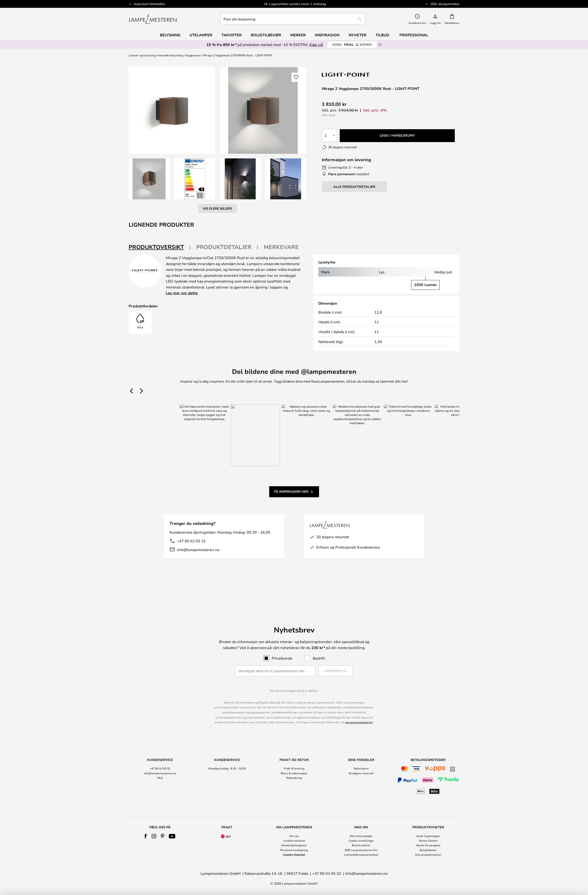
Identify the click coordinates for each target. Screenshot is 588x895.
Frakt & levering (294, 768)
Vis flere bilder (217, 208)
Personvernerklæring (294, 850)
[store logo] (153, 18)
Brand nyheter (361, 845)
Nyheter (357, 34)
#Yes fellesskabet (361, 836)
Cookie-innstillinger (361, 840)
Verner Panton (428, 840)
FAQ (160, 778)
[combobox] (293, 19)
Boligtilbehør (428, 850)
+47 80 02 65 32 (191, 540)
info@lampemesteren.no (198, 549)
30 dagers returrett (361, 773)
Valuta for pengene (428, 845)
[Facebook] (145, 836)
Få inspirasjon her (291, 491)
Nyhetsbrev (361, 768)
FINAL (352, 44)
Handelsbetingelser (294, 845)
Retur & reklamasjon (294, 773)
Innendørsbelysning (170, 55)
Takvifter (231, 34)
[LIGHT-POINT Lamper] (346, 74)
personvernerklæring (359, 722)
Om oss (294, 836)
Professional (413, 34)
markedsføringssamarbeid (361, 854)
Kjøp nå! (316, 44)
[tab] (160, 247)
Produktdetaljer (224, 246)
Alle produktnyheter (428, 854)
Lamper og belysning (142, 55)
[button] (149, 178)
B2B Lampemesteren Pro (361, 850)
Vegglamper (193, 55)
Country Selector (294, 854)
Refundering (294, 778)
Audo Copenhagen (428, 836)
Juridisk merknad (294, 840)
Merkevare (281, 246)
